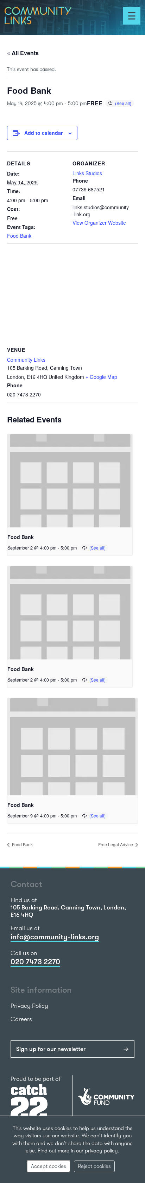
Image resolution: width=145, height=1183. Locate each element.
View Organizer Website (99, 222)
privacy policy (101, 1151)
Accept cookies (48, 1166)
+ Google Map (101, 376)
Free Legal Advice (116, 844)
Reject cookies (94, 1166)
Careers (21, 1019)
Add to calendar (43, 132)
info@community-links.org (55, 937)
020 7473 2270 (35, 962)
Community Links (26, 359)
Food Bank (19, 235)
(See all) (123, 103)
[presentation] (69, 480)
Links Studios (87, 173)
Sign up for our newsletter (51, 1049)
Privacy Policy (29, 1006)
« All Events (23, 53)
